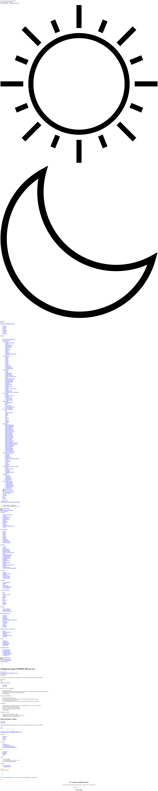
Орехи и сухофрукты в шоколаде (12, 458)
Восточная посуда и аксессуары (11, 466)
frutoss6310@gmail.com (11, 761)
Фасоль (7, 420)
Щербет (7, 465)
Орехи (5, 341)
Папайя (7, 385)
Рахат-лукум (8, 460)
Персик (7, 360)
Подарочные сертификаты (9, 339)
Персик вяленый (8, 386)
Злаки (6, 413)
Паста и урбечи (7, 493)
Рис (6, 417)
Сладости (7, 461)
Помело (7, 387)
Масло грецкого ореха (10, 431)
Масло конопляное (9, 436)
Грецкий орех (8, 346)
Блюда (6, 467)
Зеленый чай (8, 476)
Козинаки (7, 455)
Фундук (7, 355)
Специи (6, 393)
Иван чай (7, 475)
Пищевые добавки (9, 395)
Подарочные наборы (9, 472)
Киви (6, 377)
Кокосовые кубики (9, 382)
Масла (5, 423)
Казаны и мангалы (9, 468)
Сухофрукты (7, 356)
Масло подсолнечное (9, 445)
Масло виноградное (9, 429)
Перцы (6, 394)
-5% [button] (1, 779)
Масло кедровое (8, 433)
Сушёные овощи (8, 400)
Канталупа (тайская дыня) (10, 376)
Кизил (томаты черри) (10, 378)
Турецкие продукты (8, 489)
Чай (5, 474)
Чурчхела (7, 464)
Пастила (7, 459)
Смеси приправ (8, 397)
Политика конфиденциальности (9, 747)
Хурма (6, 364)
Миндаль (7, 350)
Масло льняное (8, 439)
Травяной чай (8, 477)
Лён (6, 410)
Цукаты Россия (8, 391)
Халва (6, 463)
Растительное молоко (9, 406)
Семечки (7, 418)
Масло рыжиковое (9, 448)
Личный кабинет (6, 745)
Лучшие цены (7, 340)
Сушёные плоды (8, 367)
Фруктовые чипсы (9, 368)
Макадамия (7, 349)
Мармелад (7, 456)
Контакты (5, 333)
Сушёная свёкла (8, 484)
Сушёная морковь (9, 483)
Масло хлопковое (9, 450)
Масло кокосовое (9, 434)
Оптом (4, 329)
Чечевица (7, 421)
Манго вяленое (8, 384)
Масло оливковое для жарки (11, 442)
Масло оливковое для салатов (11, 443)
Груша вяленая (8, 374)
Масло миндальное (9, 440)
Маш (6, 415)
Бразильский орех (9, 345)
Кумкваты (7, 383)
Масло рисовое (8, 447)
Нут (6, 411)
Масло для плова (9, 432)
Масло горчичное (9, 430)
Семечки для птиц (9, 412)
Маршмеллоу (8, 457)
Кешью (6, 348)
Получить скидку (79, 789)
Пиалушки (7, 470)
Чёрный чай (7, 479)
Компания (5, 751)
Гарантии (5, 331)
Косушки (7, 469)
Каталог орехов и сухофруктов (9, 505)
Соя (6, 419)
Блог (4, 496)
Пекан (6, 351)
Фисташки (7, 352)
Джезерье (7, 454)
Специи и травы (8, 398)
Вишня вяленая (8, 373)
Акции (4, 328)
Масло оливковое (9, 441)
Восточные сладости (8, 452)
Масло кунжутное (9, 438)
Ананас (7, 370)
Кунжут (7, 414)
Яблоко (7, 389)
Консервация (8, 405)
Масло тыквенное (9, 449)
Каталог (4, 325)
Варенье (7, 403)
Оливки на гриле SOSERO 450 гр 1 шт (10, 732)
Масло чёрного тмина (10, 451)
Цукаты (5, 369)
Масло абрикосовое (9, 424)
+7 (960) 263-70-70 (4, 500)
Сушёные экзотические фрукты (12, 392)
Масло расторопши (9, 446)
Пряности (7, 396)
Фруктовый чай (8, 478)
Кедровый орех (8, 347)
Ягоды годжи (8, 366)
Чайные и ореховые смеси (10, 353)
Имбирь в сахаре (8, 375)
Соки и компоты (8, 407)
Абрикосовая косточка (10, 342)
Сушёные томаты (9, 486)
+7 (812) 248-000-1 (7, 765)
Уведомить (2, 682)
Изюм (6, 357)
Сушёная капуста (9, 482)
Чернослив (7, 365)
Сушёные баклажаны (9, 485)
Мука (6, 422)
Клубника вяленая (9, 379)
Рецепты (5, 738)
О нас (4, 332)
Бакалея (5, 401)
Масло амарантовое (9, 426)
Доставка (5, 330)
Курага (6, 359)
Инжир (6, 358)
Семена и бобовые (8, 409)
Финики (7, 362)
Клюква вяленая (8, 380)
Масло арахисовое (9, 427)
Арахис (7, 343)
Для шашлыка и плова (9, 492)
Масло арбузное (8, 428)
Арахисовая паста (9, 402)
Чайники (7, 473)
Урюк (6, 361)
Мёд (6, 404)
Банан (6, 372)
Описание (5, 685)
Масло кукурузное (9, 437)
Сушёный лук (8, 487)
